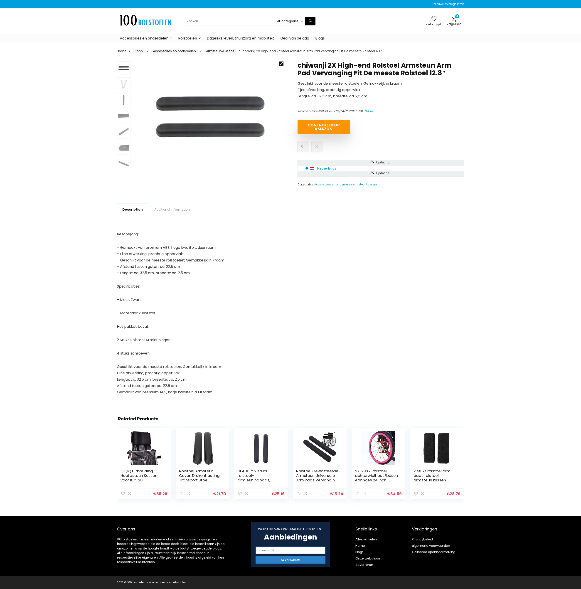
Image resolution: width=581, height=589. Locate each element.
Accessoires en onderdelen (144, 38)
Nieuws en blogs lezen (449, 4)
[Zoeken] (310, 21)
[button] (281, 64)
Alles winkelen (366, 539)
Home (121, 51)
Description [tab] (132, 209)
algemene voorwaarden (431, 545)
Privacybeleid (422, 539)
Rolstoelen (187, 38)
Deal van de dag (294, 38)
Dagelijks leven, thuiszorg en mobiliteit (240, 38)
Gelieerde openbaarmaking (433, 552)
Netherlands (326, 168)
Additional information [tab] (172, 209)
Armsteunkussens (220, 51)
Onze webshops (368, 558)
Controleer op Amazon (324, 127)
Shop (139, 51)
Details (369, 111)
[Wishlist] (433, 19)
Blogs (320, 38)
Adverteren (364, 564)
